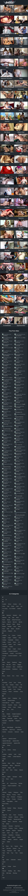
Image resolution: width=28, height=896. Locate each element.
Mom (11, 770)
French (10, 691)
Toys (12, 852)
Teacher (16, 846)
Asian (17, 606)
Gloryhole (10, 705)
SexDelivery (17, 538)
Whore (19, 870)
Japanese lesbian (12, 738)
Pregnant (8, 799)
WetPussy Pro (6, 506)
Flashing (4, 689)
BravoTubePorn (18, 531)
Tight (19, 850)
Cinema (9, 642)
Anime (3, 606)
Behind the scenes (16, 619)
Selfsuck (16, 817)
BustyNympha (6, 571)
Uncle (7, 859)
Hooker (15, 718)
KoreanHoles (17, 491)
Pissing (14, 794)
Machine (4, 763)
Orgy (19, 785)
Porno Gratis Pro (18, 444)
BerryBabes (5, 365)
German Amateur (11, 700)
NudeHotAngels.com (9, 2)
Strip (9, 837)
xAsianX (17, 392)
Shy (3, 823)
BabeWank (17, 440)
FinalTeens (5, 470)
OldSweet (5, 372)
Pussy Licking (5, 803)
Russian (9, 810)
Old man (20, 783)
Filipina (3, 687)
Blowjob (4, 626)
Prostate (14, 799)
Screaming (20, 814)
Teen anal (9, 848)
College (19, 644)
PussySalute (17, 407)
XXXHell (17, 426)
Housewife (4, 720)
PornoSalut (5, 533)
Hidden (3, 718)
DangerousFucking (6, 466)
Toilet (8, 852)
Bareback (15, 615)
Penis (3, 794)
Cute (20, 655)
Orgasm (4, 785)
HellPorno (5, 462)
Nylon (12, 778)
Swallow (4, 839)
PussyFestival (18, 448)
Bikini (3, 624)
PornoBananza (6, 381)
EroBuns (17, 584)
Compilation (4, 646)
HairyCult (4, 520)
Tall (3, 846)
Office (3, 783)
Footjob (19, 689)
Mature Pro (5, 516)
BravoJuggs (5, 567)
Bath (20, 615)
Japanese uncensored (7, 743)
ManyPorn (5, 413)
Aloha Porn (17, 535)
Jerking (8, 745)
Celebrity (15, 637)
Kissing (3, 749)
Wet (15, 870)
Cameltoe (4, 635)
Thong (3, 850)
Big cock (15, 622)
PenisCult (5, 401)
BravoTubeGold (18, 478)
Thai (19, 848)
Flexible (9, 689)
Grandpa (4, 707)
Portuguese (19, 796)
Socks (16, 828)
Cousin (19, 648)
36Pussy (4, 448)
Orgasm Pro (5, 553)
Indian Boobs (18, 727)
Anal (20, 604)
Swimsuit (15, 839)
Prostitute (20, 799)
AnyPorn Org (5, 362)
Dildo (3, 664)
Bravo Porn (17, 461)
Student (13, 837)
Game (9, 698)
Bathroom (4, 617)
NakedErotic (5, 483)
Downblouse (14, 669)
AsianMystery (18, 488)
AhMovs (4, 391)
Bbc (9, 617)
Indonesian (19, 729)
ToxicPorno (17, 548)
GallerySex (17, 558)
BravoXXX (5, 369)
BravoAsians (17, 484)
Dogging (19, 664)
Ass (21, 606)
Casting (19, 635)
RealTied (4, 486)
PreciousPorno (6, 490)
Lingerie (4, 758)
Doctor (14, 664)
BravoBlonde (17, 382)
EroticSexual (5, 559)
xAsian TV (5, 503)
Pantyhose (16, 792)
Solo (3, 830)
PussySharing (5, 577)
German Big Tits (5, 702)
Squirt (16, 832)
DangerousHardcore (19, 416)
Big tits (20, 622)
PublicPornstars (18, 451)
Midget (9, 767)
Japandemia (17, 430)
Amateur (15, 604)
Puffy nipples (10, 801)
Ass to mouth (12, 608)
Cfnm (20, 637)
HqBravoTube (18, 433)
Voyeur (14, 866)
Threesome (9, 850)
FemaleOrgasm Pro (7, 564)
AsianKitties (5, 335)
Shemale (10, 819)
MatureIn (17, 398)
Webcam (4, 870)
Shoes (9, 821)
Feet (7, 684)
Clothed (9, 644)
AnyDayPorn (17, 464)
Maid (9, 763)
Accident (4, 604)
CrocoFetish (5, 352)
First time (15, 687)
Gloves (15, 705)
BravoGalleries (18, 372)
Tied (15, 850)
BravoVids (17, 349)
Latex (15, 754)
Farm (15, 682)
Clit (19, 642)
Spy (12, 832)
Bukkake (4, 631)
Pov (3, 799)
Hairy (3, 713)
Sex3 (9, 543)
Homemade (9, 718)
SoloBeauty (17, 388)
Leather (3, 756)
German (4, 700)
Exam (22, 675)
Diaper (20, 662)
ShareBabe (5, 556)
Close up (4, 644)
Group (3, 709)
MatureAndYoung (6, 537)
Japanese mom (16, 740)
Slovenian (11, 826)
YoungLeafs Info (18, 395)
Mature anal (17, 765)
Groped (19, 707)
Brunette (18, 628)
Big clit (9, 622)
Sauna (14, 814)
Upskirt (3, 861)
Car (9, 635)
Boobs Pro (17, 352)
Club (15, 644)
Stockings (18, 835)
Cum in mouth (18, 653)
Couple (14, 648)
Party (21, 792)
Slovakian (4, 826)
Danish (8, 662)
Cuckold (11, 653)
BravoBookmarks (18, 887)
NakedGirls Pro (18, 454)
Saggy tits (4, 814)
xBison (10, 377)
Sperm (3, 832)
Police (19, 794)
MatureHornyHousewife (20, 515)
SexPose (17, 375)
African (9, 604)
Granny (9, 707)
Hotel (20, 718)
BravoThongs (18, 474)
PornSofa (5, 549)
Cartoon (13, 635)
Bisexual (8, 624)
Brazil (3, 628)
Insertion (4, 731)
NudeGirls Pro (18, 468)
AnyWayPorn (5, 404)
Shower (20, 821)
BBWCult (4, 510)
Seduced (10, 817)
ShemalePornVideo (7, 428)
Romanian (20, 808)
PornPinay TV (5, 342)
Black (14, 624)
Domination (8, 666)
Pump (16, 801)
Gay (20, 698)
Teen (3, 848)
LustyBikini (17, 362)
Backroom (9, 615)
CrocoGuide (5, 546)
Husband (4, 722)
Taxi (11, 846)
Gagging (4, 698)
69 (2, 599)
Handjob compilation (16, 713)
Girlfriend (18, 702)
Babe (3, 615)
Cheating (4, 640)
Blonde (18, 624)
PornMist (4, 500)
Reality (3, 808)
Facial (10, 682)
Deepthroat (14, 662)
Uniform (19, 859)
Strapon (4, 837)
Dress (21, 669)
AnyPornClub (17, 561)
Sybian (8, 841)
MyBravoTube (5, 445)
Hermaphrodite (16, 716)
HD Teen (4, 716)
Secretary (4, 817)
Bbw (13, 617)
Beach (3, 619)
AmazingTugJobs (18, 496)
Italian (22, 731)
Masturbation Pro (18, 412)
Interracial (17, 731)
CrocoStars (17, 436)
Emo (13, 675)
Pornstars (13, 796)
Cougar (9, 648)
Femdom (12, 684)
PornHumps (5, 397)
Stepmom (4, 835)
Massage (18, 763)
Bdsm (17, 617)
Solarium (21, 828)
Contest (4, 648)
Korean (14, 749)
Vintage (9, 866)
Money (16, 770)
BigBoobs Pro (5, 455)
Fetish (17, 684)
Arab (8, 606)
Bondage (9, 626)
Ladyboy (10, 754)
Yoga (3, 877)
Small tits (4, 828)
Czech (3, 657)
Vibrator (4, 866)
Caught (9, 637)
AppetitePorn (5, 480)
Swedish (9, 839)
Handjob (8, 713)
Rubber (3, 810)
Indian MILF (4, 729)
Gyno (12, 709)
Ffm (21, 684)
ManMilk (17, 369)
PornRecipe (5, 473)
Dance (3, 662)
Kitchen (9, 749)
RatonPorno (5, 416)
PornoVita (17, 481)
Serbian (21, 817)
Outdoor (4, 787)
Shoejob (4, 821)
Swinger (21, 839)
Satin (10, 814)
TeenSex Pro (5, 496)
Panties (10, 792)
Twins (3, 855)
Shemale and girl (17, 819)
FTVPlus (17, 541)
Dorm (14, 666)
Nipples (9, 776)
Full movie (16, 691)
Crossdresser (5, 653)
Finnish (8, 687)
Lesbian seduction (17, 756)
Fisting (20, 687)
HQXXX (4, 523)
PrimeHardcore (18, 545)
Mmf (7, 770)
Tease (21, 846)
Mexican (4, 767)
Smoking (10, 828)
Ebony (3, 675)
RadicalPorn (5, 581)
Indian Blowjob (10, 727)
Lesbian (9, 756)
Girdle (12, 702)
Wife (3, 873)
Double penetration (6, 669)
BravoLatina (5, 394)
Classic (14, 642)
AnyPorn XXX (5, 587)
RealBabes (5, 387)
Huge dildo (11, 720)
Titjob (3, 852)
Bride (8, 628)
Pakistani (4, 792)
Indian (3, 727)
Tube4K (23, 404)
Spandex (8, 830)
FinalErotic (17, 571)
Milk (3, 770)
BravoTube (5, 384)
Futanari (4, 693)
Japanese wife (17, 743)
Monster (21, 770)
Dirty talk (9, 664)
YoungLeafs (17, 499)
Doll (3, 666)
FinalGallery (17, 578)
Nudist (20, 776)
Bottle (19, 626)
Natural (3, 776)
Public (3, 801)
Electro (8, 675)
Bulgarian (10, 631)
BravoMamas (18, 502)
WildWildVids (5, 409)
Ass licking (4, 608)
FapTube (17, 521)
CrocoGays (17, 525)
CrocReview (17, 402)
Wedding (10, 870)
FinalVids (17, 359)
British (12, 628)
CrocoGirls (5, 530)
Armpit (12, 606)
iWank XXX (17, 420)
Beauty (8, 619)
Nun (3, 778)
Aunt (3, 610)
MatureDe (17, 458)
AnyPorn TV (5, 458)
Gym (8, 709)
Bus (15, 631)
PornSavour (5, 493)
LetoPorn (17, 568)
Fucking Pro (5, 375)
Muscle (3, 772)
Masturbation (5, 765)
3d (6, 599)
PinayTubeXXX (18, 335)
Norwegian (15, 776)
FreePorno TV (18, 365)
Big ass (4, 622)
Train (16, 852)
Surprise (19, 837)
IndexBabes (17, 355)
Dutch (3, 671)
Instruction (10, 731)
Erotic (17, 675)
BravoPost (17, 528)
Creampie (4, 651)
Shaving (4, 819)
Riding (14, 808)
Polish (3, 796)
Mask (13, 763)
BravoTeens (5, 476)
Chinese (17, 640)
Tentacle (14, 848)
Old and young (13, 783)
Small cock (17, 826)
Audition (19, 608)
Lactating (4, 754)
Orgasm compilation (12, 785)
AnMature (5, 435)
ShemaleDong (5, 339)
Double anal (19, 666)
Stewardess (11, 835)
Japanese (4, 738)
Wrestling (15, 873)
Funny (21, 691)
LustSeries (5, 442)
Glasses (4, 705)
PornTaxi (17, 581)
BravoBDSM (5, 541)
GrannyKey (5, 359)
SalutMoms (17, 506)
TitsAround (17, 551)
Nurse (7, 778)
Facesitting (4, 682)
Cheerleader (10, 640)
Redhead (9, 808)
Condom (11, 646)
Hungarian (18, 720)
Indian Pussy (12, 729)
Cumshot (4, 655)
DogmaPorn (5, 438)
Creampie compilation (13, 651)
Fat (3, 684)
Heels (9, 716)
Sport (8, 832)
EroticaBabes (5, 345)
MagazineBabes (6, 355)
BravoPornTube (6, 526)
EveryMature (5, 452)
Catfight (4, 637)
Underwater (13, 859)
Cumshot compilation (12, 655)
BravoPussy (17, 342)
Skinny (7, 823)
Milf (14, 767)
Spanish (14, 830)
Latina (19, 754)
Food (14, 689)
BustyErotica (17, 385)
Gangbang (15, 698)
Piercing (8, 794)
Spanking (20, 830)
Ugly (3, 859)
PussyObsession (6, 420)
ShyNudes (17, 471)
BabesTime (17, 518)
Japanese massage (6, 740)
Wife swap (8, 873)
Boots (15, 626)
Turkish (21, 852)
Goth (20, 705)
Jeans (3, 745)
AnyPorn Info (5, 424)
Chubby (4, 642)
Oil (7, 783)
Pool (8, 796)
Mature (11, 765)
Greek (14, 707)
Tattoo (7, 846)
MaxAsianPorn (18, 379)
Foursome (4, 691)
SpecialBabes (18, 423)
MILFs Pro (5, 584)
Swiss (3, 841)
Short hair (15, 821)
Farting (19, 682)
